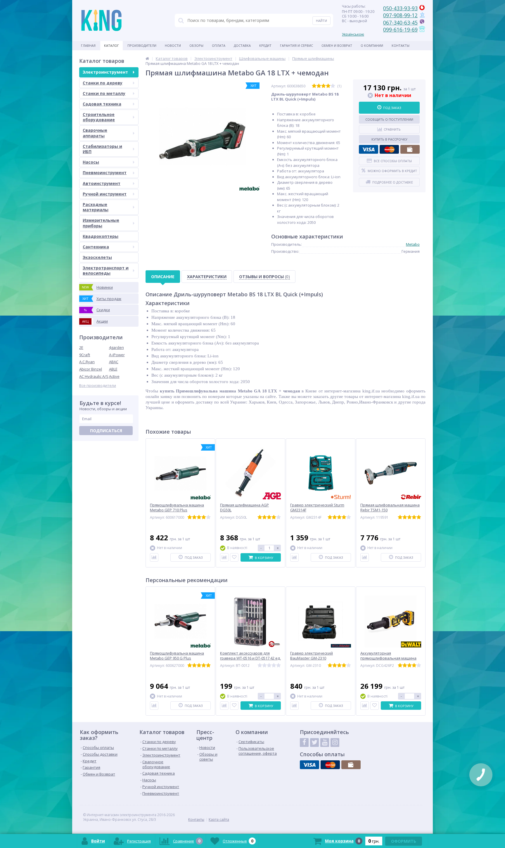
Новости (173, 45)
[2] (319, 86)
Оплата (218, 45)
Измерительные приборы (101, 222)
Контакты (400, 45)
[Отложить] (234, 557)
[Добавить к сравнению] (154, 557)
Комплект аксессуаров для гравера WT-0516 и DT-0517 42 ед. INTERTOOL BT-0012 (250, 658)
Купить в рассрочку (389, 139)
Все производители (97, 385)
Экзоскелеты (97, 257)
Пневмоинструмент (105, 172)
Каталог (111, 45)
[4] (328, 86)
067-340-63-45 (400, 22)
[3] (323, 86)
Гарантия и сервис (296, 45)
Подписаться (106, 430)
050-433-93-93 (400, 8)
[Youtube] (324, 742)
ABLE (113, 369)
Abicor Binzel (90, 369)
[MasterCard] (389, 149)
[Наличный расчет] (410, 149)
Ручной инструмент (105, 194)
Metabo (413, 244)
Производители (141, 45)
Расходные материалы (95, 207)
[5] (333, 86)
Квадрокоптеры (100, 236)
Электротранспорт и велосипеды (106, 270)
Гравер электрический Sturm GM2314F (317, 508)
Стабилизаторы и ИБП (102, 148)
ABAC (113, 361)
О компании (372, 45)
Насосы (91, 162)
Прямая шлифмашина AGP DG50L (244, 508)
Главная (88, 45)
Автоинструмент (101, 183)
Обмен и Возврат (336, 45)
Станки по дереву (102, 83)
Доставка (242, 45)
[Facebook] (304, 742)
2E (81, 347)
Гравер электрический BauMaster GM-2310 (311, 656)
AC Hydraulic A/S (93, 376)
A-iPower (117, 354)
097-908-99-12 (400, 15)
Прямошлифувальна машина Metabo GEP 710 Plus (177, 508)
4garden (116, 347)
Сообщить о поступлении (389, 119)
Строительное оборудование (99, 117)
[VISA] (368, 149)
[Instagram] (335, 742)
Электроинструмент (105, 72)
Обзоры (196, 45)
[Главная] (147, 58)
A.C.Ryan (87, 361)
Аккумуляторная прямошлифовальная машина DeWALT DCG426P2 (388, 658)
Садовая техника (102, 104)
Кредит (265, 45)
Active (114, 376)
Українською (353, 34)
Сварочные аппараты (95, 132)
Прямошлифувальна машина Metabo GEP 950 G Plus (177, 656)
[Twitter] (314, 742)
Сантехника (96, 247)
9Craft (84, 354)
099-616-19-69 (400, 29)
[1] (314, 86)
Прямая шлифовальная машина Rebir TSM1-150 (390, 508)
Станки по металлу (104, 93)
